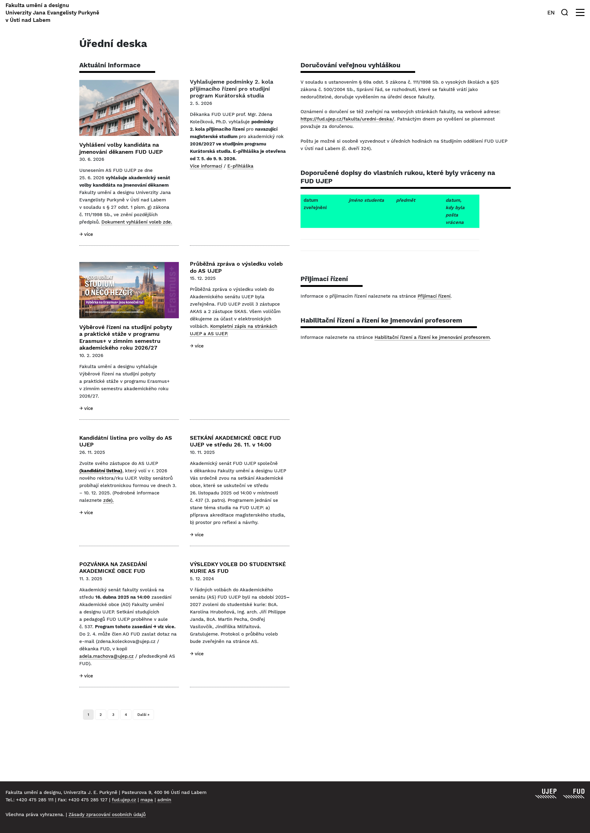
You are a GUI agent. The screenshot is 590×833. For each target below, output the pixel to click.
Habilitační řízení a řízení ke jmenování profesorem (432, 337)
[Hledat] (565, 12)
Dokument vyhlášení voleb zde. (136, 222)
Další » (143, 714)
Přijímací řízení (434, 296)
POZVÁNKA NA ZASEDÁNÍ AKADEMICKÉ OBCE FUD (113, 567)
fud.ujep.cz (124, 800)
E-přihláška (240, 166)
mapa (146, 800)
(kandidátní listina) (100, 471)
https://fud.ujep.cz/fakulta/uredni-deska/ (347, 119)
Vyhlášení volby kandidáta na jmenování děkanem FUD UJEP (121, 148)
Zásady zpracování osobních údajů (107, 814)
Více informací (206, 166)
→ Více (86, 234)
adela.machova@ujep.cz (106, 656)
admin (164, 800)
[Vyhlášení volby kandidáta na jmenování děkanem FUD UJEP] (129, 108)
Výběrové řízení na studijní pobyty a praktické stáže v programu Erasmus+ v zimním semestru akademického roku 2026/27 (125, 337)
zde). (108, 500)
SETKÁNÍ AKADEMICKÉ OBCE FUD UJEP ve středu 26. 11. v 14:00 (235, 441)
